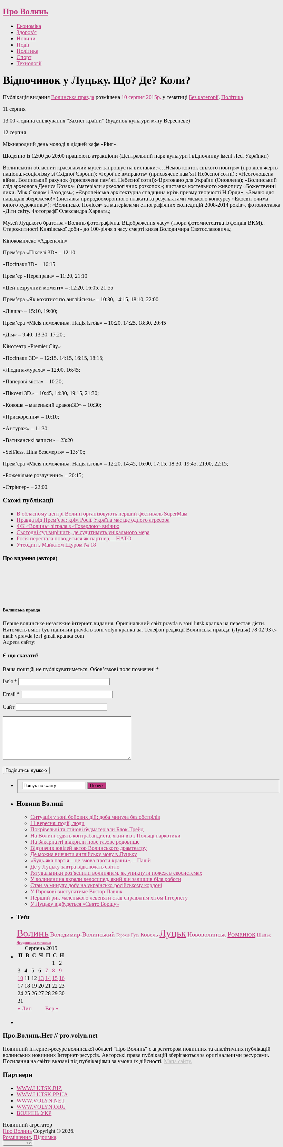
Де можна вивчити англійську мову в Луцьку (83, 854)
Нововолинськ (206, 934)
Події (23, 45)
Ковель (149, 934)
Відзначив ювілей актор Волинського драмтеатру (88, 848)
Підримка (44, 1137)
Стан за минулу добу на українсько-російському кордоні (96, 885)
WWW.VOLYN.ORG (41, 1107)
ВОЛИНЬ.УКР (34, 1113)
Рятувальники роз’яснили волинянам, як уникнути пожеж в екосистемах (116, 873)
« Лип (25, 1008)
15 (55, 978)
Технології (29, 63)
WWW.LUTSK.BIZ (39, 1088)
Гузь (135, 935)
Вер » (51, 1008)
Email (11, 694)
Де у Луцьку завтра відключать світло (74, 867)
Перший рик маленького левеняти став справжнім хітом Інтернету (109, 898)
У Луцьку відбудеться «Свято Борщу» (74, 904)
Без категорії (203, 97)
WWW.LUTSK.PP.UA (42, 1094)
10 (20, 978)
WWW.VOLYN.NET (41, 1101)
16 (62, 978)
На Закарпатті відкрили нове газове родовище (84, 842)
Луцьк (172, 933)
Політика (27, 51)
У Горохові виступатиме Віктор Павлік (76, 891)
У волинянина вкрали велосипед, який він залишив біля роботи (105, 879)
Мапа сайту (177, 1061)
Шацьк (264, 935)
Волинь (33, 933)
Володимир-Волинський (82, 934)
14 (48, 978)
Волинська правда (72, 97)
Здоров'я (27, 32)
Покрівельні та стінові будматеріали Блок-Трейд (87, 829)
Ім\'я (10, 681)
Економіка (29, 26)
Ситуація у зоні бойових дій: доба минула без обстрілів (95, 817)
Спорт (24, 57)
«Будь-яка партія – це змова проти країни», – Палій (90, 860)
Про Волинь (25, 11)
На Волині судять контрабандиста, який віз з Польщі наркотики (105, 836)
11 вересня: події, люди (57, 823)
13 (41, 978)
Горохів (123, 935)
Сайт (8, 707)
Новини (26, 38)
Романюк (241, 934)
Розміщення (17, 1137)
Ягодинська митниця (34, 942)
